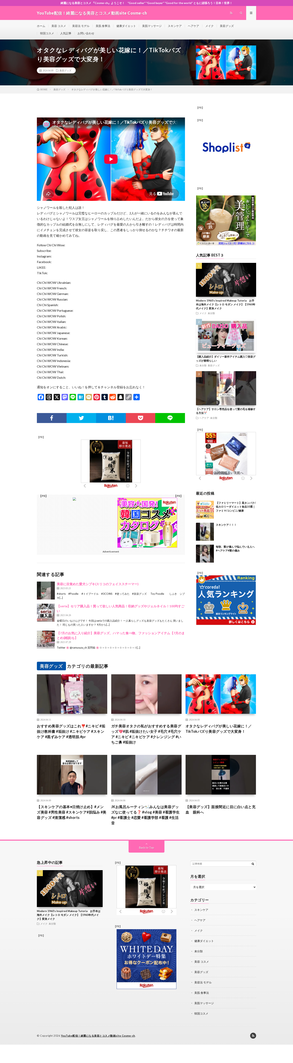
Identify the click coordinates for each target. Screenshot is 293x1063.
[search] (253, 864)
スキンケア (175, 26)
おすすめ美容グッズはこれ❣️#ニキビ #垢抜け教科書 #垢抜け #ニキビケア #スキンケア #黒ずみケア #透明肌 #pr (71, 731)
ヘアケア (193, 26)
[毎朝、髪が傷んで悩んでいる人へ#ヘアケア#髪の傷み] (205, 554)
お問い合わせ (86, 33)
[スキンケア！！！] (205, 532)
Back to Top (146, 847)
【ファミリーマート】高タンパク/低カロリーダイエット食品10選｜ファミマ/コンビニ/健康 (236, 506)
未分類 (211, 313)
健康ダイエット (126, 26)
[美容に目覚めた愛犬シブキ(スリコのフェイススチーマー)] (46, 591)
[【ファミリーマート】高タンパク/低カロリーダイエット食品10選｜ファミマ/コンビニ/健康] (205, 510)
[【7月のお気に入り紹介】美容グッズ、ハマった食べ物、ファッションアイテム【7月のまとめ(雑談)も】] (46, 640)
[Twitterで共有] (81, 418)
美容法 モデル (80, 26)
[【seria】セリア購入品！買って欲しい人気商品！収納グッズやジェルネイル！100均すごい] (46, 613)
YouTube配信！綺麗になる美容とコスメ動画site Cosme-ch (98, 1035)
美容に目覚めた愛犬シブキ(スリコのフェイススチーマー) (98, 584)
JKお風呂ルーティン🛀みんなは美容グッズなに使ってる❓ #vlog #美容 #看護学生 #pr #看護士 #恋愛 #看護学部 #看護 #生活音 (145, 815)
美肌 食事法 (103, 26)
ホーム (41, 26)
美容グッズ (227, 26)
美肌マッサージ (152, 26)
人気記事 (65, 33)
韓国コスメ (47, 33)
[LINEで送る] (170, 418)
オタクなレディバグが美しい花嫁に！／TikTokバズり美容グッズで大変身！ (219, 729)
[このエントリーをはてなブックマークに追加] (111, 418)
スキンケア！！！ (226, 524)
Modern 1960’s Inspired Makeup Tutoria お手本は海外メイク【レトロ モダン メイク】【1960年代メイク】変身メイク (225, 304)
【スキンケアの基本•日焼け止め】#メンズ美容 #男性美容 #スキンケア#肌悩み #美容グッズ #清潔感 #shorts (71, 812)
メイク (209, 26)
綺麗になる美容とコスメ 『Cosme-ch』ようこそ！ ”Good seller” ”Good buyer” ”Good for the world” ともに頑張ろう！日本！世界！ (146, 3)
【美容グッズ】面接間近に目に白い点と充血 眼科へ (221, 809)
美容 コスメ (58, 26)
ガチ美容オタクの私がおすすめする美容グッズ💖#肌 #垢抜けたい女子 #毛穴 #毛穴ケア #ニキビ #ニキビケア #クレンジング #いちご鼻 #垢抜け (146, 734)
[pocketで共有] (140, 418)
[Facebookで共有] (52, 418)
